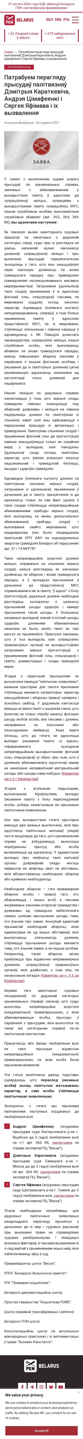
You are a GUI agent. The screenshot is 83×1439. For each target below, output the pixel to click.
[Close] (78, 1392)
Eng (58, 19)
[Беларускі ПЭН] (18, 20)
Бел (49, 19)
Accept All (42, 1430)
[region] (41, 1414)
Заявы (8, 52)
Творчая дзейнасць (19, 67)
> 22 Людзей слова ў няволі (23, 36)
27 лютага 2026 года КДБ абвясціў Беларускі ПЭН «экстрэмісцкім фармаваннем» (41, 6)
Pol (66, 19)
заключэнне (62, 1142)
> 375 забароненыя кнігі (60, 36)
